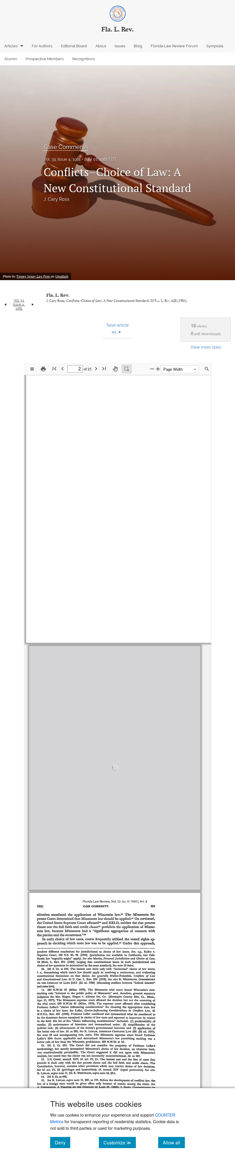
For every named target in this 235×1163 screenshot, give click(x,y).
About (100, 46)
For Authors (42, 46)
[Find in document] (207, 369)
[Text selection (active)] (127, 369)
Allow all (174, 1142)
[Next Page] (96, 368)
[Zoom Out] (152, 368)
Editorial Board (74, 46)
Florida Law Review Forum (174, 46)
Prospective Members (45, 59)
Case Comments (66, 147)
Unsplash (61, 276)
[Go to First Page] (54, 368)
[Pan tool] (115, 369)
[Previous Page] (62, 368)
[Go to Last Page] (104, 368)
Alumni (10, 59)
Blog (138, 46)
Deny (62, 1142)
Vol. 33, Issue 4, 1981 (62, 159)
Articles (10, 46)
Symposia (214, 46)
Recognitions (83, 59)
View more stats (206, 347)
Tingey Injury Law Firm (33, 276)
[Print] (43, 369)
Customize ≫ (119, 1142)
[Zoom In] (157, 368)
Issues (120, 46)
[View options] (32, 369)
